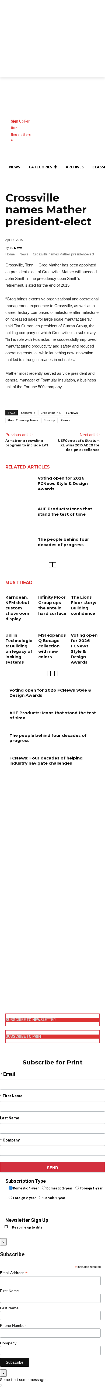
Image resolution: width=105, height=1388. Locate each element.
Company (8, 1343)
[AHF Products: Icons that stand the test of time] (19, 516)
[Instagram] (9, 965)
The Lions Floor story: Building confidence (83, 605)
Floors (65, 420)
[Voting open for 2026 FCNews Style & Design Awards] (19, 485)
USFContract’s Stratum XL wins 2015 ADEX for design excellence (79, 445)
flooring (49, 420)
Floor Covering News (23, 420)
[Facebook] (9, 956)
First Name (9, 1291)
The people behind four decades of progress (63, 542)
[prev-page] (50, 564)
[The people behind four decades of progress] (19, 547)
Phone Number (13, 1325)
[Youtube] (9, 992)
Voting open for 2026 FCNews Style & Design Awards (63, 483)
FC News (16, 248)
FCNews (72, 413)
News (24, 254)
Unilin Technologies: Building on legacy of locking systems (18, 649)
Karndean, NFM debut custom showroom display (17, 608)
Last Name (9, 1308)
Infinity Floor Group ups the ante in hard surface (52, 605)
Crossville (28, 413)
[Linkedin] (9, 974)
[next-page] (54, 564)
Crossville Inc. (51, 413)
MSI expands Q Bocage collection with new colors (52, 646)
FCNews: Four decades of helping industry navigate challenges (46, 760)
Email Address (13, 1272)
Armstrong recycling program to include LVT (26, 443)
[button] (11, 180)
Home (10, 254)
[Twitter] (9, 983)
